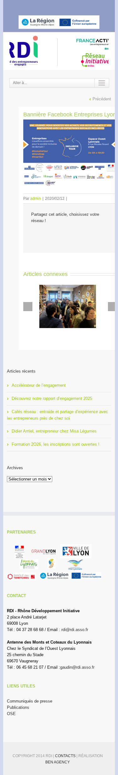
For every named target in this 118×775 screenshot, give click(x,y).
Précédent (102, 99)
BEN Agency (57, 762)
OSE (11, 713)
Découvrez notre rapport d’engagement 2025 (52, 398)
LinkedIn (63, 5)
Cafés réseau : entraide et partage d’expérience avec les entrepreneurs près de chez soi (57, 415)
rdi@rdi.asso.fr (74, 629)
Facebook (40, 5)
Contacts (65, 756)
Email (82, 234)
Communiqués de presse (29, 701)
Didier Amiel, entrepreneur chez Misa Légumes (54, 431)
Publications (18, 707)
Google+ (75, 6)
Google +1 (68, 234)
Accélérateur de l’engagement (39, 385)
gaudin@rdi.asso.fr (77, 667)
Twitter (51, 5)
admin (35, 198)
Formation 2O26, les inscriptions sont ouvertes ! (55, 444)
